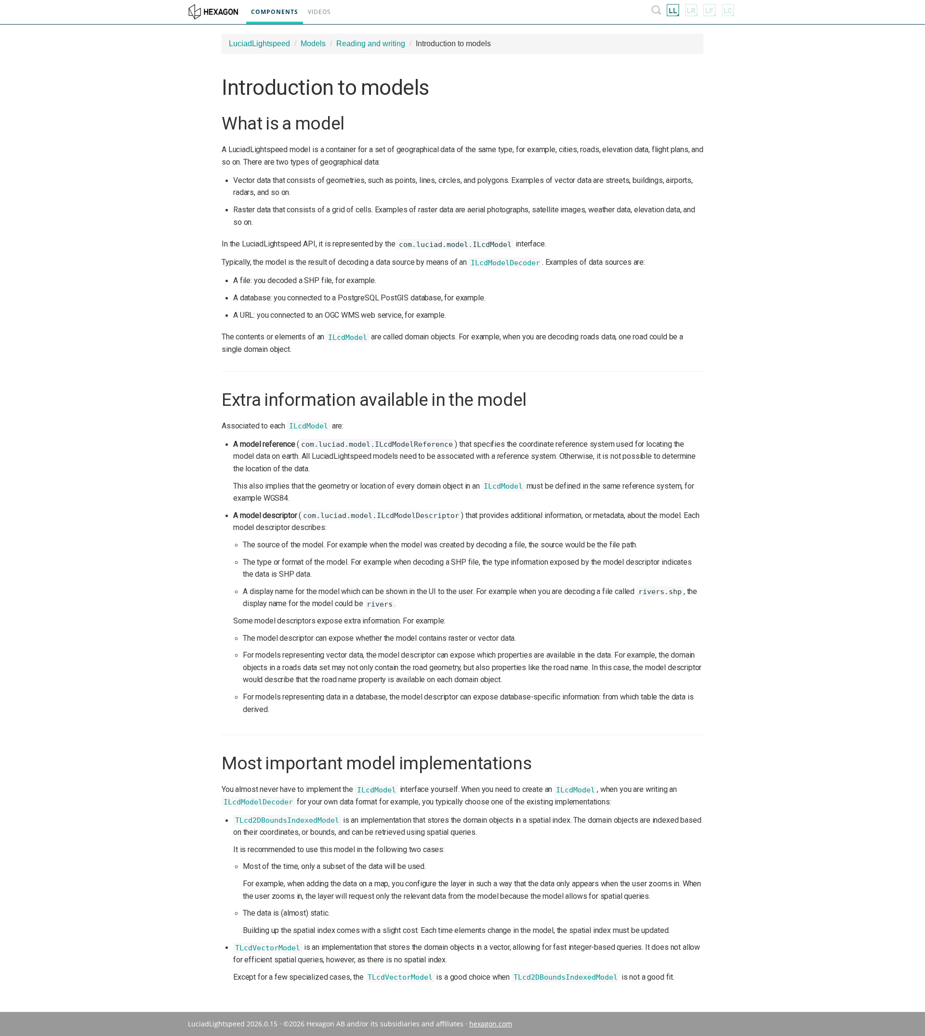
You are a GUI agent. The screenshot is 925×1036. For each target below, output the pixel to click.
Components (274, 12)
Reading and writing (370, 43)
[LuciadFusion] (709, 12)
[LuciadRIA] (691, 12)
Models (313, 43)
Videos (319, 12)
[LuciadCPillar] (728, 12)
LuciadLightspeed (259, 43)
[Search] (656, 12)
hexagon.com (490, 1023)
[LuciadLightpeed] (673, 12)
